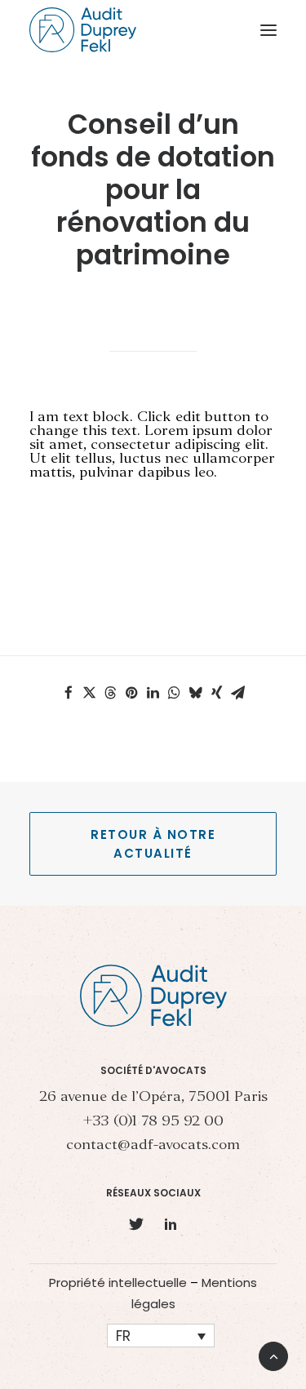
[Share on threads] (111, 693)
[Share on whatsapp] (174, 693)
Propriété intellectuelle (118, 1282)
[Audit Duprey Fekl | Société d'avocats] (82, 29)
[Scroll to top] (273, 1354)
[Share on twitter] (90, 693)
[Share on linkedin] (153, 693)
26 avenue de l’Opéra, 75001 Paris (153, 1097)
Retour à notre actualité (155, 844)
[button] (268, 30)
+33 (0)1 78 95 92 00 (153, 1122)
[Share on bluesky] (196, 693)
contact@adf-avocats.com (153, 1145)
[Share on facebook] (68, 693)
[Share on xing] (217, 693)
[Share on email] (238, 693)
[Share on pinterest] (132, 693)
